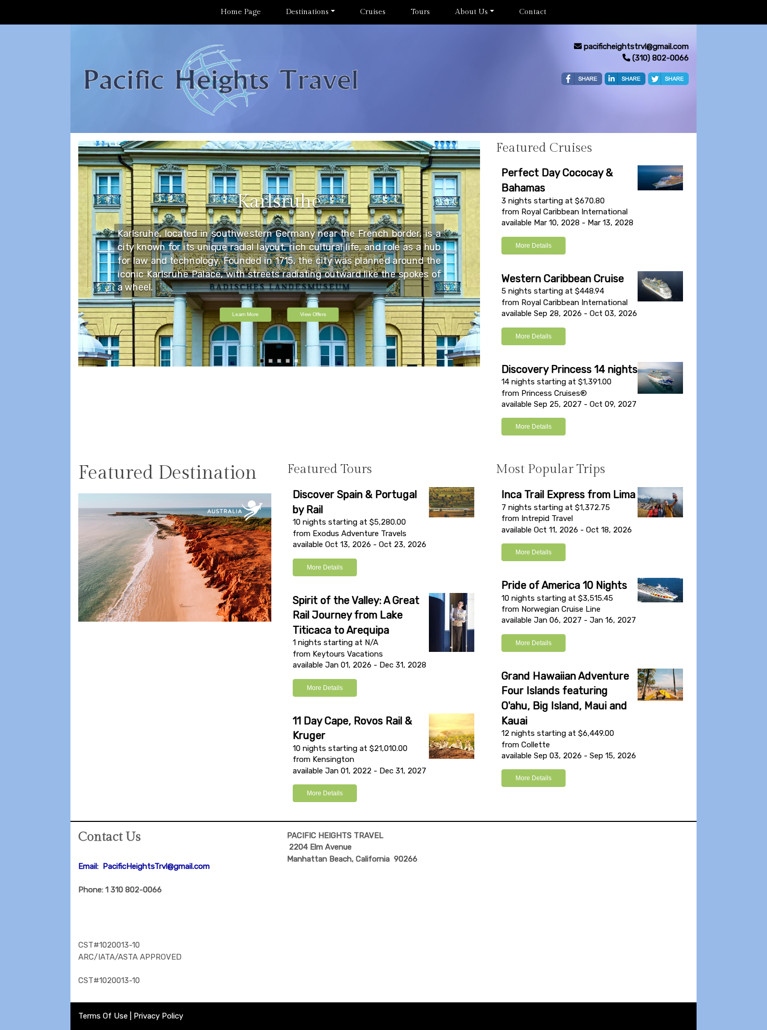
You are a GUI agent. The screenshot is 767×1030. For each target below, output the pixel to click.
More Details (534, 245)
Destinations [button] (307, 12)
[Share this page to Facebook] (581, 78)
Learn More (245, 315)
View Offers (313, 315)
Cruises (373, 12)
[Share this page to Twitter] (668, 78)
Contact (532, 12)
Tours (420, 12)
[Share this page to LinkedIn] (625, 78)
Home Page (241, 12)
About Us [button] (471, 12)
